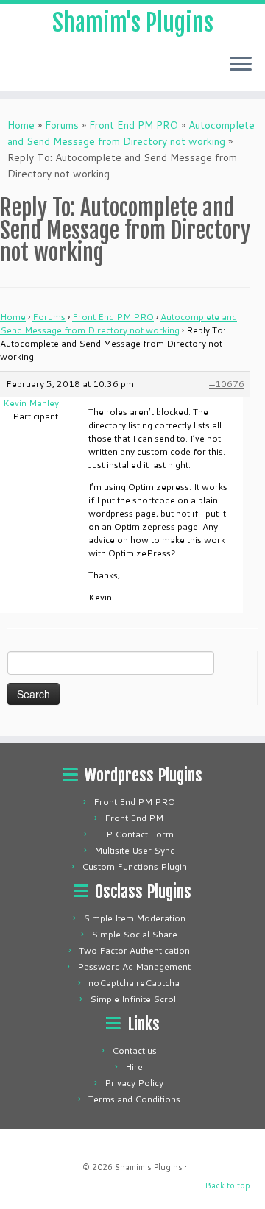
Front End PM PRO (133, 125)
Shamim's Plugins (132, 23)
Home (21, 125)
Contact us (134, 1050)
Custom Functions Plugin (134, 866)
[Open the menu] (241, 65)
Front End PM (134, 818)
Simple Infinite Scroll (134, 999)
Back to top (227, 1185)
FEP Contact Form (134, 834)
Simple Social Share (134, 934)
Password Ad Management (134, 966)
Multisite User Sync (134, 850)
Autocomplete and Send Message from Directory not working (118, 323)
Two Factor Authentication (134, 950)
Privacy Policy (134, 1083)
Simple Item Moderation (134, 918)
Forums (62, 125)
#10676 (226, 383)
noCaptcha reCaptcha (134, 982)
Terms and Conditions (134, 1099)
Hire (134, 1066)
